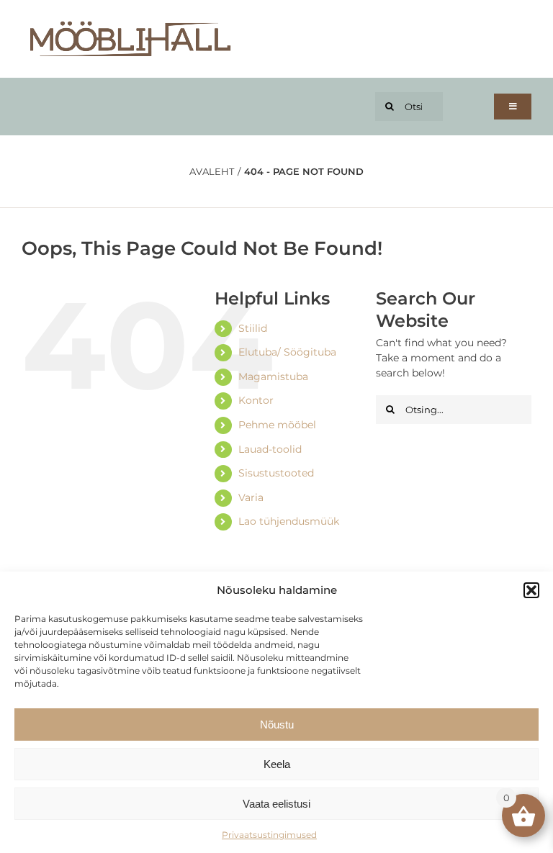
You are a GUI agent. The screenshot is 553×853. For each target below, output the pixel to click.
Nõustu (277, 724)
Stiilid (252, 328)
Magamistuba (273, 376)
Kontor (256, 400)
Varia (251, 497)
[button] (531, 590)
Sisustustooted (276, 472)
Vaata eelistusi (276, 804)
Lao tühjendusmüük (288, 521)
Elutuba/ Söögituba (287, 352)
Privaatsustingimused (269, 834)
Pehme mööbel (277, 424)
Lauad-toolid (270, 449)
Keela (277, 764)
